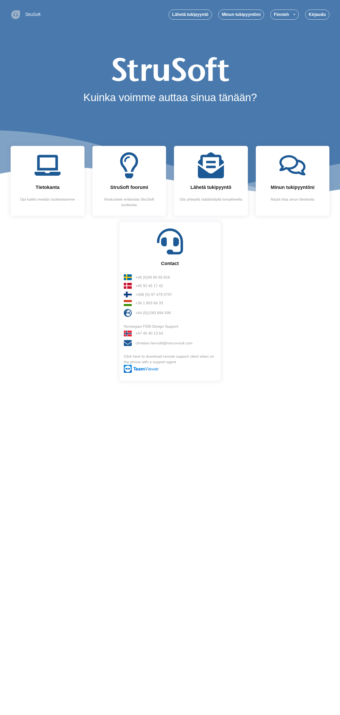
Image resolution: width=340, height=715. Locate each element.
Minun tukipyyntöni (241, 14)
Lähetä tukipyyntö (190, 14)
